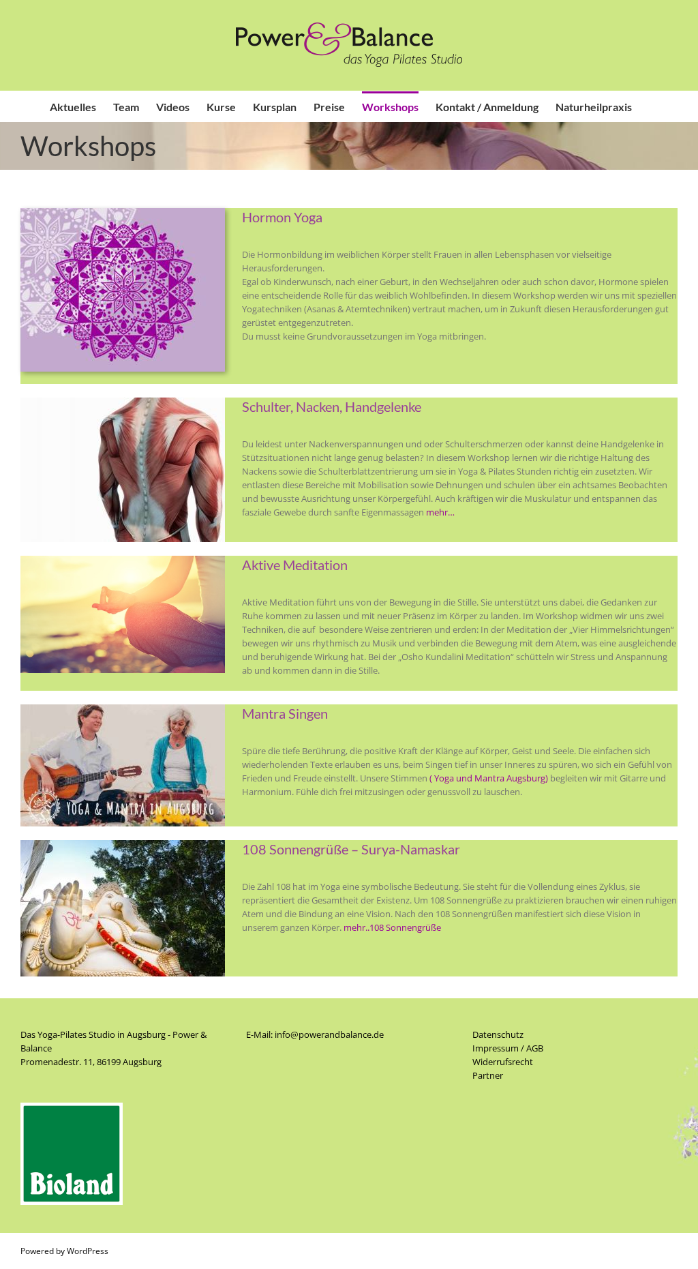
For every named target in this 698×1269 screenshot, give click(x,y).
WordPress (87, 1251)
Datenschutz (498, 1034)
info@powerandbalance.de (329, 1034)
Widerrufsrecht (502, 1062)
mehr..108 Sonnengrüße (392, 927)
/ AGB (531, 1048)
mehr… (440, 512)
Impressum (495, 1048)
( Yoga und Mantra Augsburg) (488, 778)
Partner (487, 1075)
